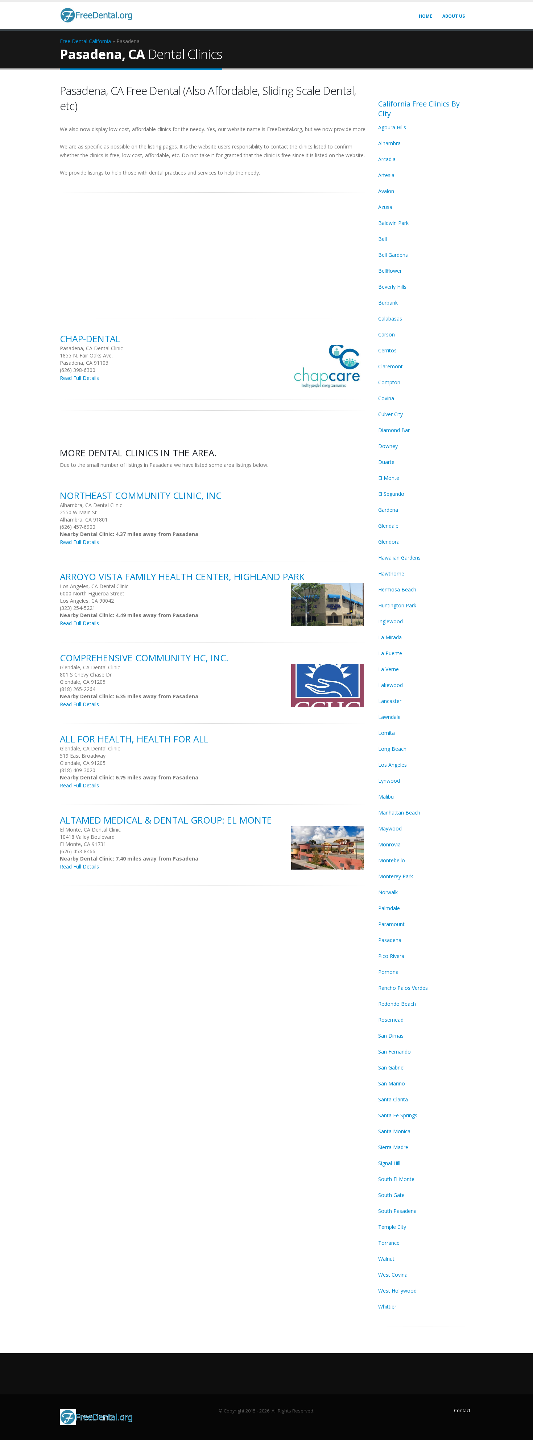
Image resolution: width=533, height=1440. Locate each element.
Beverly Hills (392, 286)
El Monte (388, 477)
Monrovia (389, 844)
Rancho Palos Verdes (403, 987)
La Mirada (390, 637)
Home (425, 16)
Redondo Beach (397, 1003)
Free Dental (73, 41)
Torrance (389, 1242)
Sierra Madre (393, 1147)
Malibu (386, 796)
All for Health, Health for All (134, 739)
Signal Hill (389, 1163)
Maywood (390, 828)
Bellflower (390, 270)
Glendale (388, 525)
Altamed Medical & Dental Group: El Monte (166, 820)
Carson (386, 334)
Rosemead (391, 1019)
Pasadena (389, 940)
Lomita (386, 732)
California (100, 41)
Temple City (392, 1226)
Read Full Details (79, 377)
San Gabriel (391, 1067)
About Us (453, 16)
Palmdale (389, 908)
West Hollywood (397, 1290)
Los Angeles (392, 764)
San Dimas (391, 1035)
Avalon (386, 191)
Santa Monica (394, 1131)
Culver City (390, 414)
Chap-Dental (90, 338)
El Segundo (391, 493)
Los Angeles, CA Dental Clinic (94, 586)
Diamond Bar (394, 430)
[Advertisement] (213, 251)
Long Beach (392, 748)
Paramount (391, 924)
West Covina (393, 1274)
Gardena (388, 509)
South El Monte (396, 1179)
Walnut (386, 1258)
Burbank (388, 302)
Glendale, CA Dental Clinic (90, 667)
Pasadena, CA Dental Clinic (91, 348)
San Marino (391, 1083)
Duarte (386, 462)
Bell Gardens (393, 254)
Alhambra (389, 143)
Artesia (386, 175)
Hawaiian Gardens (399, 557)
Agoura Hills (392, 127)
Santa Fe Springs (397, 1115)
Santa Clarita (393, 1099)
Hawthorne (391, 573)
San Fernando (394, 1051)
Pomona (388, 971)
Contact (462, 1410)
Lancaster (389, 701)
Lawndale (389, 716)
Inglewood (390, 621)
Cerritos (387, 350)
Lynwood (389, 780)
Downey (388, 446)
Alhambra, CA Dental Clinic (91, 505)
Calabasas (390, 318)
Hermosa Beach (397, 589)
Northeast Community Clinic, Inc (141, 495)
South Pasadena (397, 1210)
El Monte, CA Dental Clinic (90, 829)
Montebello (391, 860)
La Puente (390, 653)
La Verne (388, 669)
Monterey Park (395, 876)
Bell (382, 238)
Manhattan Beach (399, 812)
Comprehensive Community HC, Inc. (144, 658)
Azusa (385, 207)
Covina (386, 398)
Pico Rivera (391, 956)
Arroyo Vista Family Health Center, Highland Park (182, 576)
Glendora (389, 541)
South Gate (391, 1195)
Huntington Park (397, 605)
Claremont (390, 366)
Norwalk (388, 892)
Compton (389, 382)
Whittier (387, 1306)
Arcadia (387, 159)
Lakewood (390, 685)
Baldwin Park (393, 222)
